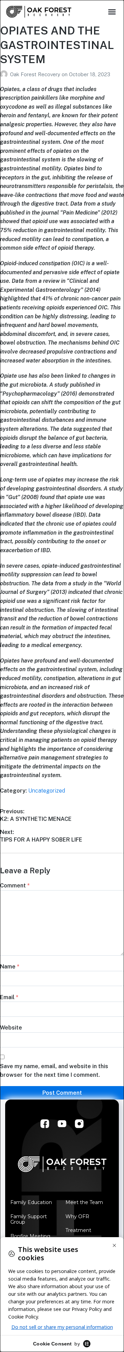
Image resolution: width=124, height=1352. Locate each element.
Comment (15, 885)
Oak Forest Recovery (36, 74)
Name (9, 966)
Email (9, 997)
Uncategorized (46, 790)
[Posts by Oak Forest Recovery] (5, 74)
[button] (112, 12)
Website (11, 1027)
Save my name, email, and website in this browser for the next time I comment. (54, 1070)
